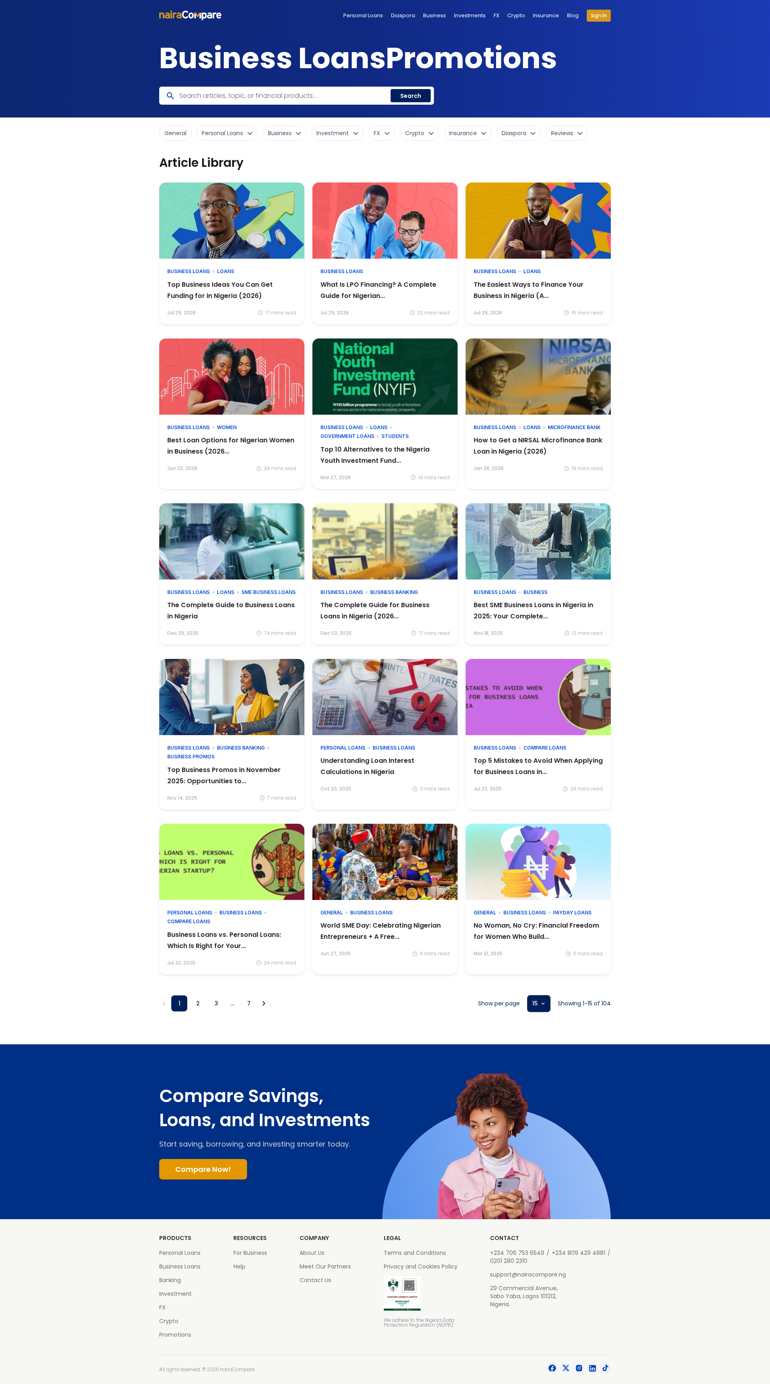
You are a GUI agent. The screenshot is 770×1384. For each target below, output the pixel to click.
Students (395, 436)
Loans (225, 271)
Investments (470, 15)
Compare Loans (544, 748)
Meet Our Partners (325, 1266)
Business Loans (188, 271)
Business (434, 15)
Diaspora (403, 15)
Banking (170, 1280)
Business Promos (191, 757)
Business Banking (394, 592)
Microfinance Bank (574, 427)
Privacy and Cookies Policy (421, 1266)
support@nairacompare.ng (528, 1275)
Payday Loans (572, 913)
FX (496, 15)
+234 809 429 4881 (578, 1253)
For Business (250, 1253)
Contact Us (315, 1280)
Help (239, 1266)
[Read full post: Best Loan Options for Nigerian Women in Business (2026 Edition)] (231, 376)
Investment (175, 1294)
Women (227, 427)
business (535, 592)
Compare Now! (203, 1169)
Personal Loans (363, 15)
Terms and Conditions (415, 1253)
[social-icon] (552, 1369)
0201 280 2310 (508, 1261)
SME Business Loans (268, 592)
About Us (312, 1253)
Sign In (599, 15)
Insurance (546, 15)
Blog (573, 15)
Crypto (516, 15)
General (331, 913)
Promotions (175, 1335)
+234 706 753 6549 (517, 1253)
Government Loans (347, 436)
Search (410, 96)
